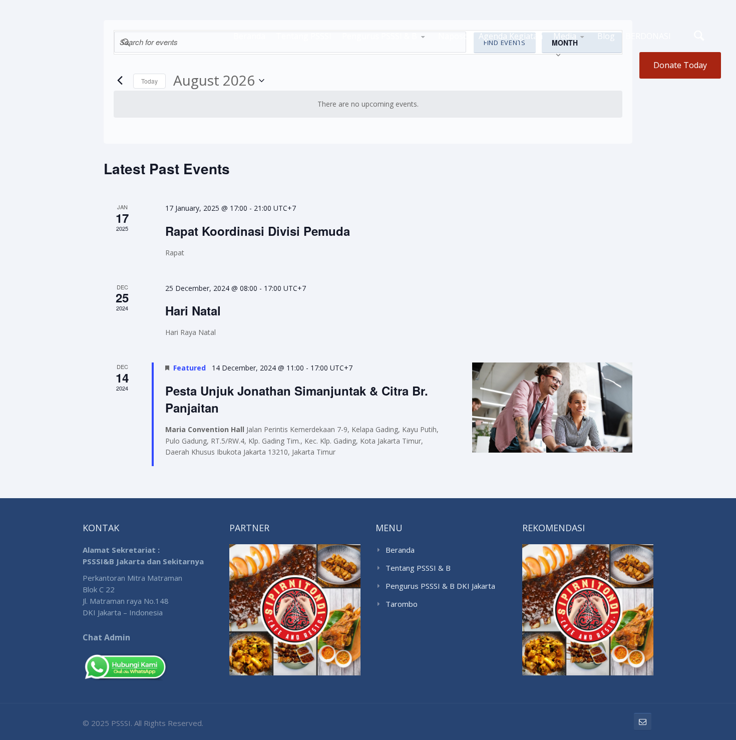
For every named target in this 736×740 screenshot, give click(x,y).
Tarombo (402, 604)
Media (564, 36)
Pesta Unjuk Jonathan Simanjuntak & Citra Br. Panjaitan (296, 399)
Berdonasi (648, 36)
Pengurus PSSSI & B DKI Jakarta (440, 586)
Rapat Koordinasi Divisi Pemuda (257, 230)
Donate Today (680, 65)
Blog (606, 36)
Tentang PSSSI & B (418, 568)
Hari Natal (193, 310)
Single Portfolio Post (584, 47)
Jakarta (360, 51)
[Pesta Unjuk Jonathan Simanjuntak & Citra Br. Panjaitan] (552, 407)
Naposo (453, 36)
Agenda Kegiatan (511, 36)
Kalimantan (379, 50)
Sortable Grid (581, 51)
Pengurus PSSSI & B (379, 36)
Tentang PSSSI (303, 36)
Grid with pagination (588, 50)
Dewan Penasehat (410, 50)
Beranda (249, 36)
